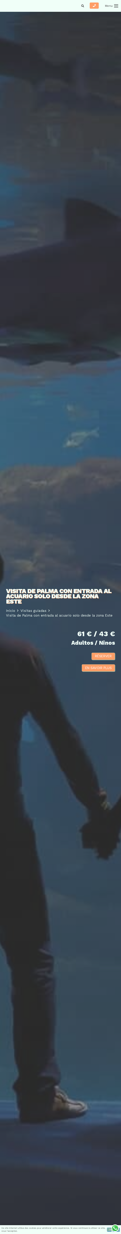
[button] (83, 6)
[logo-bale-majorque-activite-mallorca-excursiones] (15, 6)
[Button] (94, 6)
